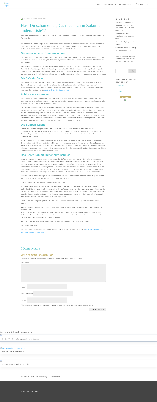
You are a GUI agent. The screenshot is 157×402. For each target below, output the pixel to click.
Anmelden (125, 97)
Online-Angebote (125, 4)
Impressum (25, 377)
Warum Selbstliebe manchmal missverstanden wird (125, 36)
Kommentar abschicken (97, 309)
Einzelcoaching (108, 4)
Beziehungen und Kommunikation (65, 35)
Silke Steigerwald (31, 35)
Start (98, 4)
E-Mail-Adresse (27, 294)
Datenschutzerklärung (39, 377)
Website (24, 300)
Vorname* (121, 86)
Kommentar (26, 262)
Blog (147, 4)
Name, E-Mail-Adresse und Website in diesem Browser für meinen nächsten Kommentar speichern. (59, 305)
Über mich (139, 4)
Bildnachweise (55, 377)
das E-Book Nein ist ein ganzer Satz (57, 90)
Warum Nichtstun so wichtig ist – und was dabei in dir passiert (125, 50)
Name (23, 287)
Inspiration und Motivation (90, 35)
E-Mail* (120, 91)
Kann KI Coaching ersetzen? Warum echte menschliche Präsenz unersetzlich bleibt (125, 58)
